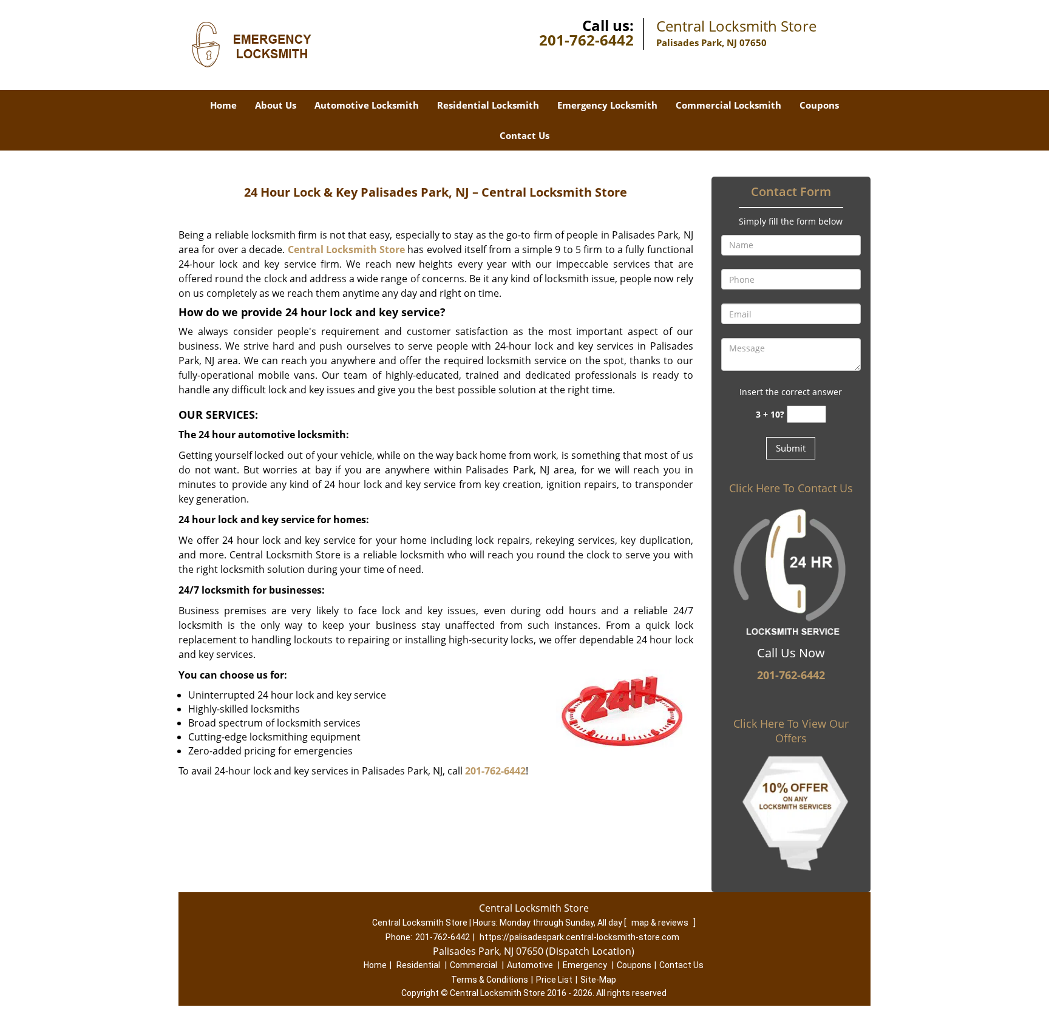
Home (223, 105)
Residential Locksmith (488, 105)
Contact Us (524, 135)
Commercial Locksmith (728, 105)
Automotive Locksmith (366, 105)
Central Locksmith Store (347, 249)
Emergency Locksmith (607, 105)
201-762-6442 (586, 40)
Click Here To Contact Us (791, 488)
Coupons (819, 105)
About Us (275, 105)
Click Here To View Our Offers (791, 730)
